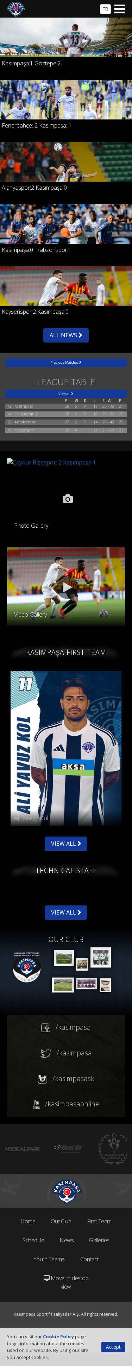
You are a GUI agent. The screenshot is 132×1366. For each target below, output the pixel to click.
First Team (99, 1221)
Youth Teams (49, 1259)
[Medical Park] (22, 1149)
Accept (113, 1347)
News (66, 1240)
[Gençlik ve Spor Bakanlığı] (114, 1149)
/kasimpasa (72, 1027)
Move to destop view (68, 1282)
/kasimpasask (72, 1078)
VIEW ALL (64, 843)
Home (27, 1221)
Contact (89, 1259)
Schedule (33, 1240)
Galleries (99, 1240)
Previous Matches (64, 362)
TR (105, 9)
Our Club (61, 1221)
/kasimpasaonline (71, 1103)
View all (64, 393)
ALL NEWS (64, 335)
